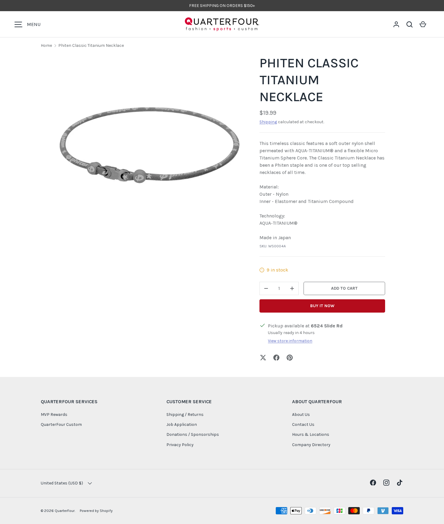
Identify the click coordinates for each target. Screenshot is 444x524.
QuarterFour (65, 511)
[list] (149, 145)
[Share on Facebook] (276, 357)
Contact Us (303, 424)
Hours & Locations (310, 434)
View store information (290, 340)
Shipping (268, 121)
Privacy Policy (180, 444)
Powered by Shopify (96, 511)
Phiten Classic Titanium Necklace (91, 45)
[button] (409, 24)
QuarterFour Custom (61, 424)
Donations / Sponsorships (192, 434)
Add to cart (344, 288)
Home (46, 45)
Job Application (181, 424)
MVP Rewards (54, 414)
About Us (301, 414)
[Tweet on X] (263, 357)
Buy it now (322, 305)
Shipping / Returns (185, 414)
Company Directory (311, 444)
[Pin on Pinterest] (289, 357)
